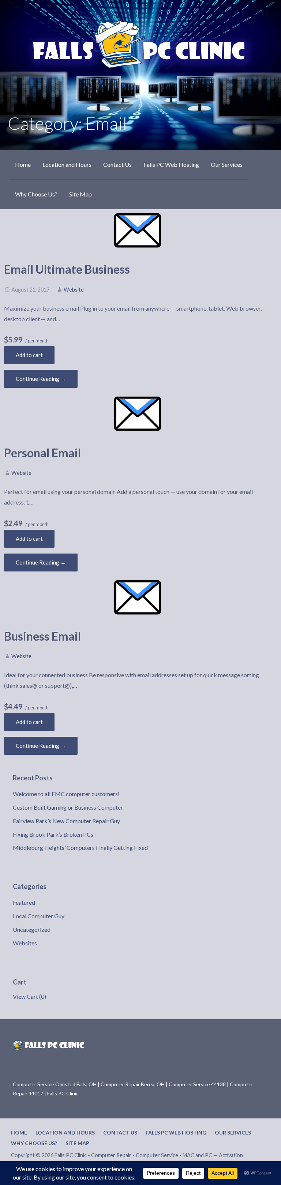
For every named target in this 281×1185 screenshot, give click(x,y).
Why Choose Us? (36, 194)
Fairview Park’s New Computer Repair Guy (66, 820)
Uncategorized (31, 929)
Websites (25, 943)
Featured (24, 902)
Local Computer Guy (38, 915)
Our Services (227, 164)
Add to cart (29, 355)
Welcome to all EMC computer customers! (66, 793)
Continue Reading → (41, 378)
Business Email (42, 636)
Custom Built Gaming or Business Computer (68, 807)
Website (74, 289)
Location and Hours (66, 164)
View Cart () (29, 996)
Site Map (80, 194)
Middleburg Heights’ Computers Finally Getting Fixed (80, 847)
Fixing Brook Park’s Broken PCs (53, 834)
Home (23, 164)
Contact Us (117, 164)
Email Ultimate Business (67, 269)
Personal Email (42, 453)
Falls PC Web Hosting (171, 164)
